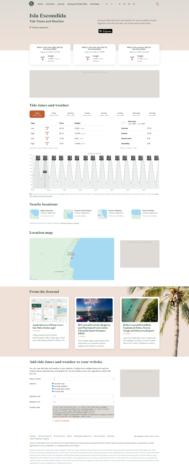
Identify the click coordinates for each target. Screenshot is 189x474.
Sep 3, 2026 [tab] (152, 114)
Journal (61, 4)
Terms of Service (45, 436)
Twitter (119, 4)
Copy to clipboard (62, 420)
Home (40, 4)
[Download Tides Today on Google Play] (105, 31)
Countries (50, 4)
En (107, 4)
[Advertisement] (94, 84)
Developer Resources (83, 436)
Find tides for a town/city (157, 4)
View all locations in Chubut (70, 223)
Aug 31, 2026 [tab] (104, 114)
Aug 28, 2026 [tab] (54, 114)
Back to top (184, 469)
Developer (94, 4)
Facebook (129, 4)
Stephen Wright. (154, 436)
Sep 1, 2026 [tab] (120, 114)
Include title (59, 391)
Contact (33, 436)
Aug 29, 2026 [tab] (70, 114)
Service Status (99, 436)
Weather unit (35, 396)
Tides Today (31, 4)
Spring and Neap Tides (77, 4)
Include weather (60, 386)
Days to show (35, 379)
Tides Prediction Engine (39, 439)
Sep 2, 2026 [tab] (136, 114)
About (69, 436)
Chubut (35, 27)
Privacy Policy (59, 436)
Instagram (124, 4)
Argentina (43, 27)
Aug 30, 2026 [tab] (87, 114)
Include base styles (62, 389)
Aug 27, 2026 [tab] (37, 114)
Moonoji (110, 436)
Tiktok (133, 4)
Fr (112, 4)
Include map (59, 383)
